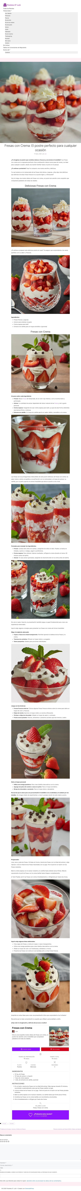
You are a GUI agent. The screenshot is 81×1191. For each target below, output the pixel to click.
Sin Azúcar (6, 45)
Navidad (7, 38)
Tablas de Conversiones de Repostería (14, 47)
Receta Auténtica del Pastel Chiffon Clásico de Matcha (67, 1129)
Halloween (7, 31)
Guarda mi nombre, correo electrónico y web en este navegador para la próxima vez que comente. (28, 1172)
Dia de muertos (9, 34)
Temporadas (7, 11)
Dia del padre (8, 24)
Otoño (6, 29)
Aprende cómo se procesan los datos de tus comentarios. (44, 1181)
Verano (7, 27)
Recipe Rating (4, 1139)
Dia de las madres (9, 22)
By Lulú (4, 1123)
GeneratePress (29, 1188)
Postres (12, 1123)
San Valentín (8, 13)
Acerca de (6, 50)
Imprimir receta (27, 1049)
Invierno (7, 43)
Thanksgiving (8, 36)
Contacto (7, 52)
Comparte (37, 1116)
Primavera (7, 15)
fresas (24, 398)
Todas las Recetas (8, 8)
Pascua (7, 18)
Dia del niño (8, 20)
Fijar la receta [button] (56, 1049)
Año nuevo (8, 40)
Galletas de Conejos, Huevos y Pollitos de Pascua (13, 1129)
